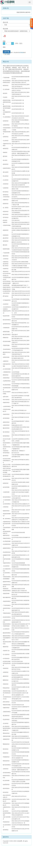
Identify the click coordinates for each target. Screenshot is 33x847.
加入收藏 (6, 54)
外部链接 (21, 52)
